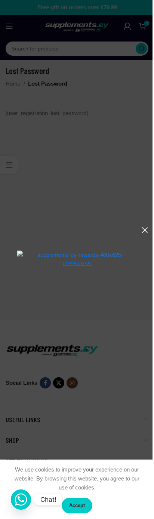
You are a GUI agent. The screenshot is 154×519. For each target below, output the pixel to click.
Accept (77, 505)
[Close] (144, 230)
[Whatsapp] (21, 499)
